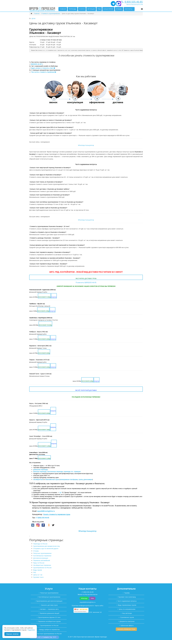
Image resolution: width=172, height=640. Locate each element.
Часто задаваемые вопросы (127, 601)
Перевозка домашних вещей (49, 613)
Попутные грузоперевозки (42, 553)
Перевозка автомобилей (41, 560)
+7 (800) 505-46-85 (42, 518)
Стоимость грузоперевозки (50, 13)
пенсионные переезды (55, 471)
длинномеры (88, 479)
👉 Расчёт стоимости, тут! (44, 637)
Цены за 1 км (37, 575)
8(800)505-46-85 (36, 64)
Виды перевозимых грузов (127, 605)
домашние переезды (40, 469)
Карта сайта (99, 606)
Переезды (72, 9)
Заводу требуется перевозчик (49, 629)
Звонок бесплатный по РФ (134, 4)
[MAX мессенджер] (118, 4)
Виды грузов (37, 570)
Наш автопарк (127, 613)
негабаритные (38, 479)
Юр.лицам (91, 9)
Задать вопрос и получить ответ (42, 68)
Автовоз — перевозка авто (49, 609)
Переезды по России (40, 544)
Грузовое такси (38, 577)
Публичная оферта (127, 625)
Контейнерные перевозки (42, 556)
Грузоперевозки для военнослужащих (49, 601)
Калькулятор (108, 9)
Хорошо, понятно (12, 634)
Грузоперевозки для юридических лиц (46, 546)
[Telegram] (113, 4)
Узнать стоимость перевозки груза (56, 514)
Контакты (128, 9)
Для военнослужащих (40, 558)
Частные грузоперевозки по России (49, 634)
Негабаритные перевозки (42, 565)
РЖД (99, 9)
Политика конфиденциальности (83, 606)
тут (60, 492)
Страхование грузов (127, 617)
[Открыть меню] (142, 9)
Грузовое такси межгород (127, 597)
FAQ (34, 572)
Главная (63, 9)
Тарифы (127, 593)
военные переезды (39, 471)
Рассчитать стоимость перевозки (43, 72)
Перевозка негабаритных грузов (49, 621)
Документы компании (127, 621)
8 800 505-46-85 (134, 1)
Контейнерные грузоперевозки (49, 597)
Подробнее (31, 630)
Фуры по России (38, 563)
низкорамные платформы (69, 479)
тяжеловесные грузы (52, 479)
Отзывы (119, 9)
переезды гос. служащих (72, 471)
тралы (81, 479)
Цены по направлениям (127, 609)
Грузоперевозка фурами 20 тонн (49, 617)
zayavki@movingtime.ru (46, 511)
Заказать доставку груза (49, 605)
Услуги (82, 9)
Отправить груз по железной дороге (45, 548)
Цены (33, 18)
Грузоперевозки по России (42, 568)
